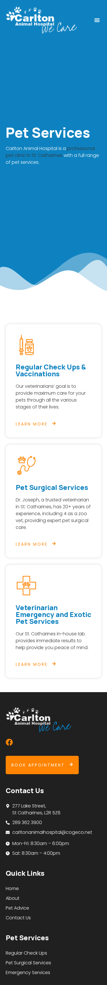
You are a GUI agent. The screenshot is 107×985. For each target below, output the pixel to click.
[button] (97, 20)
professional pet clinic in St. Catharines (50, 152)
